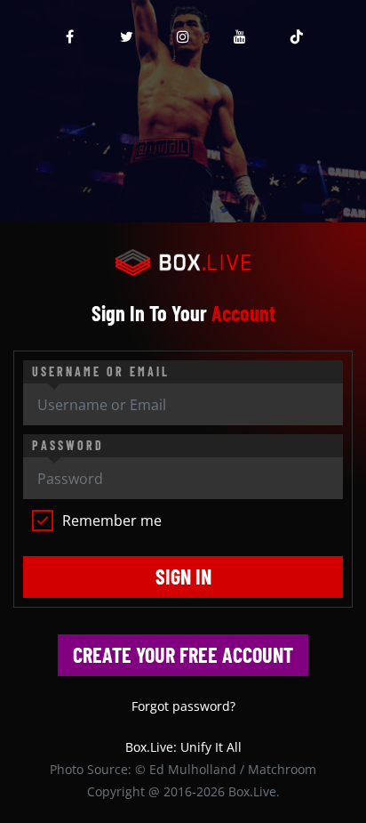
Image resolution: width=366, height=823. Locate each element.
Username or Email (101, 371)
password (68, 445)
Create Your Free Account (183, 654)
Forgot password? (183, 706)
